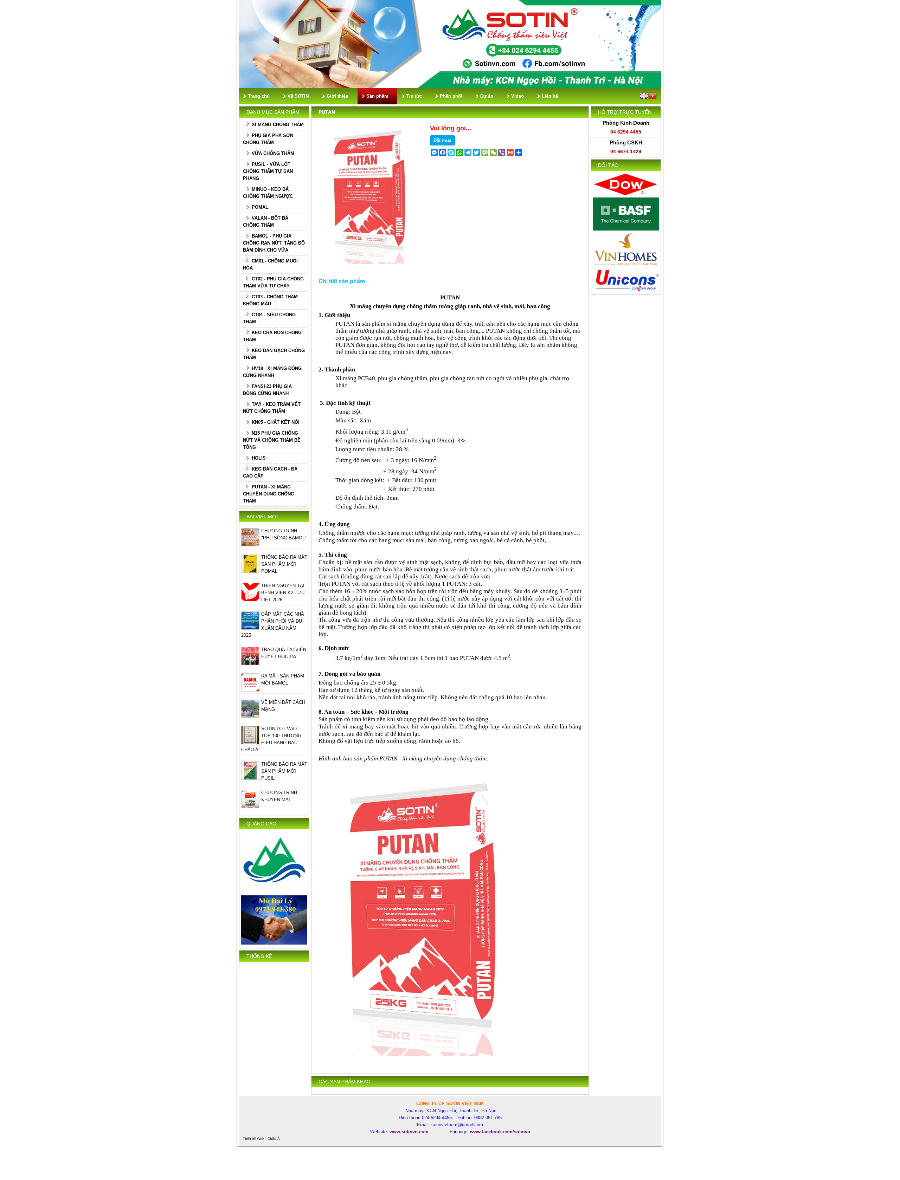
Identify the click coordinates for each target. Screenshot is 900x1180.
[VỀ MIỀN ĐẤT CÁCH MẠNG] (250, 716)
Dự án (486, 96)
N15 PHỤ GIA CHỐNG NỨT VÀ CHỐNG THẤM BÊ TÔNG (272, 440)
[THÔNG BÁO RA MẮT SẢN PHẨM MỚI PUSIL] (250, 778)
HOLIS (259, 458)
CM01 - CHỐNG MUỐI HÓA (270, 264)
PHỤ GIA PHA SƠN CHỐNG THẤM (268, 139)
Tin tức (414, 96)
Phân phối (451, 96)
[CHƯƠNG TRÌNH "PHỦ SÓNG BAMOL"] (250, 544)
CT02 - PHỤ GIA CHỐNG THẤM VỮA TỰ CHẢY (273, 282)
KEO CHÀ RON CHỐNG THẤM (272, 336)
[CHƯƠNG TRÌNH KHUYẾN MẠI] (250, 806)
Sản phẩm (377, 96)
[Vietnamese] (652, 97)
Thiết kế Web (253, 1139)
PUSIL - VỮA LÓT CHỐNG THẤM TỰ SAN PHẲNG (268, 171)
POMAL (260, 207)
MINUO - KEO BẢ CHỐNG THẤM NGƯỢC (268, 193)
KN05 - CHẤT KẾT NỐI (276, 422)
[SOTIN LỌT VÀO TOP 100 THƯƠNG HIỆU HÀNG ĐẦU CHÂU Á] (250, 742)
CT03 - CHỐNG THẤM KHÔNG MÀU (270, 300)
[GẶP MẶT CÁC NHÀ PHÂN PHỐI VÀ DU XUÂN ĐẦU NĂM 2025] (250, 628)
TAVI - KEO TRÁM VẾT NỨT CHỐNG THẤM (272, 408)
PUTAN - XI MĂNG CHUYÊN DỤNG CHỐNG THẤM (268, 494)
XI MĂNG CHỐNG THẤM (278, 124)
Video (517, 96)
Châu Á (274, 1139)
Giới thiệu (337, 96)
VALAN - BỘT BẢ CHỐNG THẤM (265, 221)
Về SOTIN (298, 96)
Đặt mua (442, 140)
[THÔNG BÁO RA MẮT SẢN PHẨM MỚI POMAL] (250, 571)
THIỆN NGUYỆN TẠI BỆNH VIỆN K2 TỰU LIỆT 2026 (282, 592)
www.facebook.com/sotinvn (500, 1131)
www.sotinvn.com (409, 1131)
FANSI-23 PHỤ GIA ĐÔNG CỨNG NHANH (267, 390)
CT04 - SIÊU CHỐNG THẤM (269, 318)
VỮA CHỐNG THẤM (273, 153)
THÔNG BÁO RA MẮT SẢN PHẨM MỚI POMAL (284, 564)
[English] (644, 97)
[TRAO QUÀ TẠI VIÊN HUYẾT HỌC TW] (250, 663)
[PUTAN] (369, 262)
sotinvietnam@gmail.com (457, 1124)
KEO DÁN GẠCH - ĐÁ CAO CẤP (270, 472)
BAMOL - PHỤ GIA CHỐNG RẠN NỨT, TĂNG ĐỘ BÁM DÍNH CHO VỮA (274, 243)
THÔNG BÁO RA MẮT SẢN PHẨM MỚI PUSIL (284, 771)
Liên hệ (550, 96)
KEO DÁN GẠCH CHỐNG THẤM (274, 354)
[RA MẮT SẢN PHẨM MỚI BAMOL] (250, 690)
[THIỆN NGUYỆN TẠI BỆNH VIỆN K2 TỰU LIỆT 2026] (250, 599)
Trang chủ (259, 96)
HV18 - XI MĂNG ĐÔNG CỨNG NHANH (272, 372)
